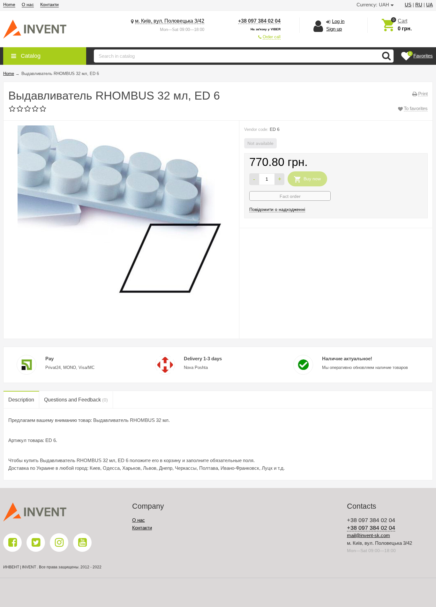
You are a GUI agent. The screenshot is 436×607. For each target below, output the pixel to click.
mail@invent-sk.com (368, 535)
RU (418, 4)
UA (429, 4)
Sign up (334, 29)
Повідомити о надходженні (277, 209)
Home (9, 4)
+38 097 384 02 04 (259, 21)
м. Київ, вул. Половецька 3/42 (169, 21)
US (408, 4)
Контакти (49, 4)
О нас (28, 4)
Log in (338, 21)
